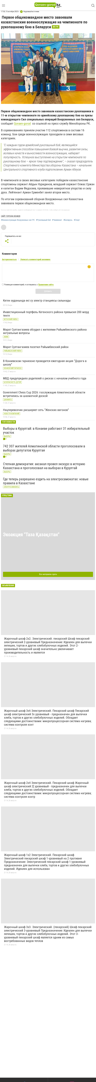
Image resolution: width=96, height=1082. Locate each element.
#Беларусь (68, 220)
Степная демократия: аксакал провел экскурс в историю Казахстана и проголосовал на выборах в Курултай (44, 466)
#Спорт (77, 220)
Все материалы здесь (48, 574)
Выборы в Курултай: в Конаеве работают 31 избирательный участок (46, 430)
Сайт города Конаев (10, 216)
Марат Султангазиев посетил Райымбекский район (35, 347)
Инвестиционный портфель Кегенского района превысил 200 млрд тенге (46, 313)
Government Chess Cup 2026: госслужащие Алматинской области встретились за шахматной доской (44, 394)
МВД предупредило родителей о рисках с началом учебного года (44, 378)
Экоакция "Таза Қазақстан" (31, 534)
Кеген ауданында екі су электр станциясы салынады (37, 300)
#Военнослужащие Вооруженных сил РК (17, 220)
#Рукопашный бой (43, 220)
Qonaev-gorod (22, 123)
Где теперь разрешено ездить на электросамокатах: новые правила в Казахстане (45, 481)
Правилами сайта (46, 284)
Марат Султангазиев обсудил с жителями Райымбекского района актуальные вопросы (45, 331)
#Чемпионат (57, 220)
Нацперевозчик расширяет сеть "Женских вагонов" (36, 410)
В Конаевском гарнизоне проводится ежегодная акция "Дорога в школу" (44, 362)
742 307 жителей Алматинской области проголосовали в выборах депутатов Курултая (44, 448)
